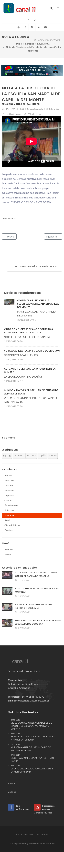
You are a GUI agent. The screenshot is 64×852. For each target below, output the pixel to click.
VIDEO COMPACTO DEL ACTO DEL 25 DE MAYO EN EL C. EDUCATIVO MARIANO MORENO (31, 724)
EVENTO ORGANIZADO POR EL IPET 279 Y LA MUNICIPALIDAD (32, 769)
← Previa (9, 236)
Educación (42, 43)
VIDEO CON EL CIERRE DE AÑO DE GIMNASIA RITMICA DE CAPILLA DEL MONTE (28, 331)
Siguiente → (53, 236)
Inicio (19, 43)
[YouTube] (18, 27)
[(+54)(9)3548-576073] (38, 27)
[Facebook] (25, 27)
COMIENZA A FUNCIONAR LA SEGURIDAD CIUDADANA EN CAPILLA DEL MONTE (38, 304)
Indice (7, 554)
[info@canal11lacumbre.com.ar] (45, 27)
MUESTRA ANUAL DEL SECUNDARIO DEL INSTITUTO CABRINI (31, 747)
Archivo (8, 549)
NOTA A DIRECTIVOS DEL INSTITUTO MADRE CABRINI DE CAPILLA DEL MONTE (36, 574)
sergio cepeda (36, 109)
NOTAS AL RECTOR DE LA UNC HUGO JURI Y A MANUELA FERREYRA (33, 737)
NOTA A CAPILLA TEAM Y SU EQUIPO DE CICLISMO (32, 350)
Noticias (29, 43)
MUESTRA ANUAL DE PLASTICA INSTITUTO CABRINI (32, 758)
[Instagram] (32, 27)
